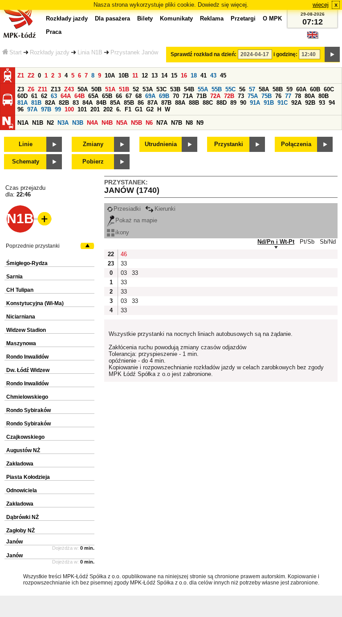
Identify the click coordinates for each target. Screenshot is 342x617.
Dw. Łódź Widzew (27, 370)
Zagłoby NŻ (20, 530)
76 (278, 96)
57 (252, 89)
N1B (37, 122)
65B (107, 96)
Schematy (25, 161)
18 (194, 75)
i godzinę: (285, 54)
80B (323, 96)
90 (243, 102)
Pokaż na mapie (136, 220)
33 (124, 263)
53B (175, 89)
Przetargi (243, 18)
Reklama (212, 18)
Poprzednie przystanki (33, 246)
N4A (92, 122)
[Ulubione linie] (42, 218)
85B (129, 102)
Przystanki (228, 144)
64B (79, 96)
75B (266, 96)
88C (208, 102)
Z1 (20, 75)
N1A (22, 122)
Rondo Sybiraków (28, 410)
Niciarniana (20, 317)
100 (69, 109)
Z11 (42, 89)
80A (310, 96)
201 (95, 109)
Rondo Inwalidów (27, 357)
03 (124, 273)
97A (32, 109)
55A (203, 89)
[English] (312, 37)
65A (93, 96)
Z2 (31, 75)
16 (184, 75)
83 (76, 102)
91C (282, 102)
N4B (107, 122)
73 (241, 96)
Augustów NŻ (23, 450)
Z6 (31, 89)
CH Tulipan (19, 290)
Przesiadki (127, 208)
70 (176, 96)
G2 (150, 109)
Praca (53, 32)
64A (66, 96)
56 (242, 89)
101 (82, 109)
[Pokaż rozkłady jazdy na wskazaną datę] (332, 54)
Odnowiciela (21, 490)
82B (64, 102)
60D (22, 96)
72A (215, 96)
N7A (161, 122)
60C (329, 89)
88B (194, 102)
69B (164, 96)
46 (124, 254)
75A (253, 96)
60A (301, 89)
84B (101, 102)
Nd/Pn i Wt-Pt (275, 241)
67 (129, 96)
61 (34, 96)
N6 (149, 122)
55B (217, 89)
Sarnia (14, 277)
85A (115, 102)
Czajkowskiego (25, 437)
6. (118, 109)
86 (141, 102)
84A (87, 102)
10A (110, 75)
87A (152, 102)
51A (110, 89)
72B (229, 96)
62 (44, 96)
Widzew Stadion (26, 330)
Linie (26, 144)
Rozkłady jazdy (49, 52)
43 (213, 75)
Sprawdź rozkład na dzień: (203, 54)
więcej (321, 4)
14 (164, 75)
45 (223, 75)
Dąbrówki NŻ (22, 517)
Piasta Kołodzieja (28, 477)
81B (36, 102)
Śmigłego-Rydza (27, 263)
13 (154, 75)
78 (298, 96)
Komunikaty (176, 18)
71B (201, 96)
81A (22, 102)
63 (54, 96)
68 (138, 96)
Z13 (56, 89)
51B (124, 89)
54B (189, 89)
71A (188, 96)
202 (108, 109)
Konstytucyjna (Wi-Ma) (35, 303)
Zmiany (93, 144)
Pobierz (93, 161)
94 (332, 102)
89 (233, 102)
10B (123, 75)
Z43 (69, 89)
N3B (77, 122)
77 (288, 96)
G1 (138, 109)
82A (50, 102)
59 (289, 89)
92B (310, 102)
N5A (121, 122)
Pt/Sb (307, 241)
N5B (136, 122)
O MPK (272, 18)
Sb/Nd (328, 241)
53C (161, 89)
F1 (128, 109)
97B (46, 109)
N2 (50, 122)
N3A (63, 122)
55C (230, 89)
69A (150, 96)
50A (82, 89)
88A (180, 102)
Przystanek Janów (134, 52)
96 (20, 109)
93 (322, 102)
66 (119, 96)
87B (166, 102)
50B (96, 89)
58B (278, 89)
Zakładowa (19, 464)
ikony (122, 232)
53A (147, 89)
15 (174, 75)
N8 (189, 122)
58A (264, 89)
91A (255, 102)
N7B (176, 122)
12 (145, 75)
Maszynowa (21, 343)
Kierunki (165, 208)
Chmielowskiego (27, 397)
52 (136, 89)
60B (315, 89)
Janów (14, 542)
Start (15, 52)
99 (58, 109)
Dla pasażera (112, 18)
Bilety (145, 18)
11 (135, 75)
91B (269, 102)
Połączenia (296, 144)
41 (203, 75)
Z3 (20, 89)
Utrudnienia (161, 144)
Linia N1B (89, 52)
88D (221, 102)
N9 (200, 122)
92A (296, 102)
